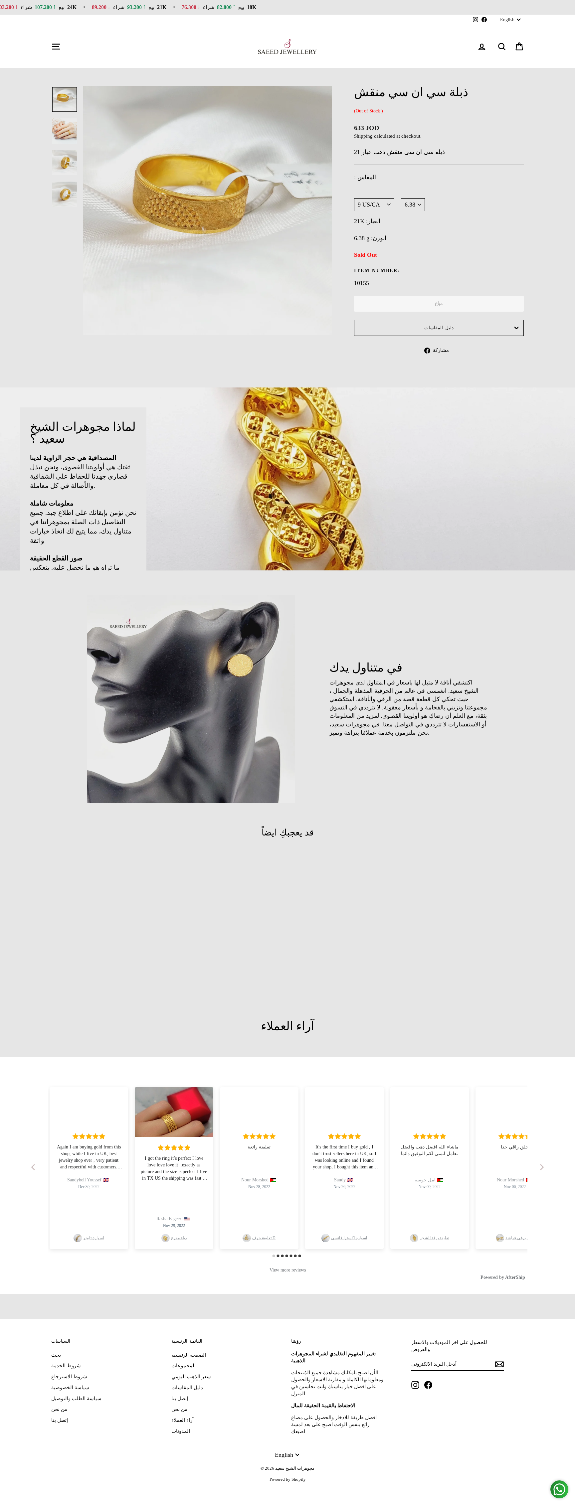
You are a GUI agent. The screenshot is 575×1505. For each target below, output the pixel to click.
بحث (56, 1355)
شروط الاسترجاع (69, 1376)
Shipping (363, 136)
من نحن (59, 1409)
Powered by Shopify (288, 1479)
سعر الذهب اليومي (191, 1376)
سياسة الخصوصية (70, 1387)
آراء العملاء (182, 1420)
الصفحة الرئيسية (188, 1355)
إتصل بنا (59, 1420)
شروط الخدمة (66, 1365)
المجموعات (183, 1365)
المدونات (180, 1431)
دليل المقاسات (439, 327)
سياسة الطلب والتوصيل (76, 1398)
